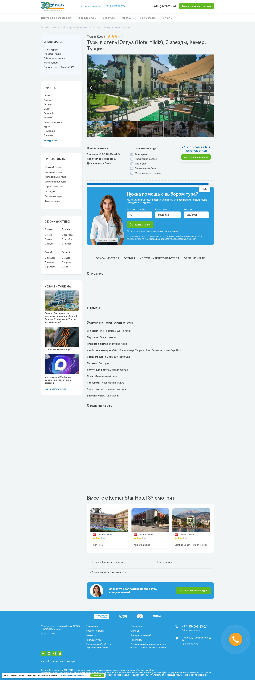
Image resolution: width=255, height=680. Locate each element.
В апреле (66, 262)
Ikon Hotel (98, 544)
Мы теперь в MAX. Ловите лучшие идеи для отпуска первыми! (58, 380)
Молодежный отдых (55, 177)
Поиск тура (108, 17)
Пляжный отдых (53, 167)
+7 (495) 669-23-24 (163, 6)
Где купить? (136, 639)
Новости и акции (95, 630)
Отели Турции (51, 49)
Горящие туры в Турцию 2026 (59, 67)
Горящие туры (87, 17)
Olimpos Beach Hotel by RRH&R (191, 544)
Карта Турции (51, 62)
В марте (66, 258)
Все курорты (50, 140)
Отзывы (129, 258)
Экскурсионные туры (55, 181)
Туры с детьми (52, 201)
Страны (134, 630)
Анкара (47, 100)
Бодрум (48, 117)
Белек (47, 109)
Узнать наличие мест (196, 157)
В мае (65, 266)
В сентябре (67, 235)
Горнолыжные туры (54, 186)
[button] (92, 88)
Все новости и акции (55, 389)
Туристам (125, 17)
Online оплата (148, 17)
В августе (50, 243)
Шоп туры (50, 191)
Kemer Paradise (142, 544)
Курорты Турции (52, 54)
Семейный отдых (53, 172)
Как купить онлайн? (140, 635)
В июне (48, 235)
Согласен (97, 675)
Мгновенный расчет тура (193, 590)
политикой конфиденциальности (72, 675)
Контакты (166, 17)
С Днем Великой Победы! (58, 349)
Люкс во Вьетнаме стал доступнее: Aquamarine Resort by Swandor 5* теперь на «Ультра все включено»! (61, 317)
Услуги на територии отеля (159, 258)
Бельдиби (49, 113)
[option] (109, 520)
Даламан (48, 135)
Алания (47, 95)
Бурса (47, 126)
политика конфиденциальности (109, 670)
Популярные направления (56, 17)
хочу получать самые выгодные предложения (154, 231)
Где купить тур (116, 6)
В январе (49, 262)
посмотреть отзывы (196, 151)
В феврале (50, 266)
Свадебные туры (53, 196)
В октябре (67, 239)
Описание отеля (107, 258)
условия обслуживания (138, 670)
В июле (48, 239)
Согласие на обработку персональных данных (170, 239)
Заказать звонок (92, 6)
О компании (92, 626)
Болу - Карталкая (53, 122)
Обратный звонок (191, 630)
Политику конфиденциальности (182, 236)
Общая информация (54, 58)
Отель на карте (194, 258)
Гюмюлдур (49, 131)
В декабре (50, 258)
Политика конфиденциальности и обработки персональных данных (148, 646)
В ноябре (66, 243)
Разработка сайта (51, 661)
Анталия (48, 104)
